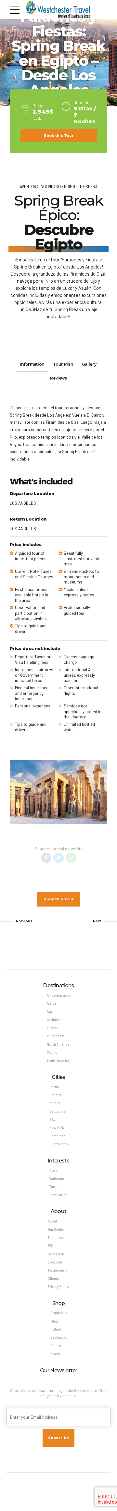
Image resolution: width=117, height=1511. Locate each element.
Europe (52, 1028)
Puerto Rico (58, 1144)
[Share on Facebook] (46, 858)
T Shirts (56, 1329)
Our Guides (56, 1229)
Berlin (54, 1087)
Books (55, 1354)
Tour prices (56, 1237)
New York (56, 1127)
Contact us (56, 1254)
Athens (54, 1103)
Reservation (58, 1195)
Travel (53, 1186)
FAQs (51, 1245)
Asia (50, 1011)
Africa (51, 1003)
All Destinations (59, 995)
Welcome (56, 1178)
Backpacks (58, 1337)
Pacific (52, 1052)
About (52, 1221)
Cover (54, 1170)
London (55, 1095)
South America (58, 1060)
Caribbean (54, 1020)
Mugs (54, 1321)
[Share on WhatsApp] (71, 858)
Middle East (55, 1036)
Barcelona (57, 1111)
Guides (55, 1346)
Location (55, 1262)
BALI (53, 1119)
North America (58, 1044)
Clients (53, 1278)
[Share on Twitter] (58, 858)
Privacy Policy (58, 1286)
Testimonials (57, 1270)
